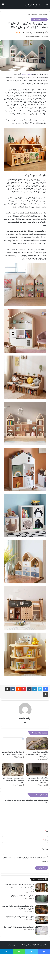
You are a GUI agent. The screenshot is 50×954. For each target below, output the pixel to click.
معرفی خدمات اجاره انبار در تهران (22, 896)
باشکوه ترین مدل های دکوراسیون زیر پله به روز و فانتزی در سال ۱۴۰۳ (37, 754)
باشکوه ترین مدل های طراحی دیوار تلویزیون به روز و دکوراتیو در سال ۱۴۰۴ (38, 780)
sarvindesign (40, 33)
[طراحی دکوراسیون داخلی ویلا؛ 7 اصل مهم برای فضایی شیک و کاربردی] (41, 909)
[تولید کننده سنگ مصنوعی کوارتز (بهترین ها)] (41, 930)
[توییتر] (40, 689)
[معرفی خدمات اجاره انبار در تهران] (41, 899)
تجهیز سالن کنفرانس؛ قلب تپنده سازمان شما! (18, 916)
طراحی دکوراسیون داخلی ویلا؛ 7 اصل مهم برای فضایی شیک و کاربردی (18, 907)
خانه (44, 14)
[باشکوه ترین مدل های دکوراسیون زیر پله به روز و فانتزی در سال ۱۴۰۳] (37, 743)
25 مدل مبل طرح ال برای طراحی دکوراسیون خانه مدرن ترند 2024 (13, 753)
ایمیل (45, 840)
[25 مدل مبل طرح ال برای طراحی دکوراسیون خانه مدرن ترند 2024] (13, 743)
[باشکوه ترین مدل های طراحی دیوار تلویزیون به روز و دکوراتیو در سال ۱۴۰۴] (37, 769)
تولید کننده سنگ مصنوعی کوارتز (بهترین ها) (19, 927)
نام (46, 831)
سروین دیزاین (27, 74)
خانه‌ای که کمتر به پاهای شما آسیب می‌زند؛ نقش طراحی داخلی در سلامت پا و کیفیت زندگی (19, 887)
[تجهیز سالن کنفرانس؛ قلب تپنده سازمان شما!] (41, 920)
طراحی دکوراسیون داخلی (34, 14)
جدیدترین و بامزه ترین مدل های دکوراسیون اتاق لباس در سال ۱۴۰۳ (13, 780)
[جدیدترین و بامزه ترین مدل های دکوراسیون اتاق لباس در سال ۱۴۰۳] (13, 769)
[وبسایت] (25, 722)
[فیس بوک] (45, 689)
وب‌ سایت (45, 849)
